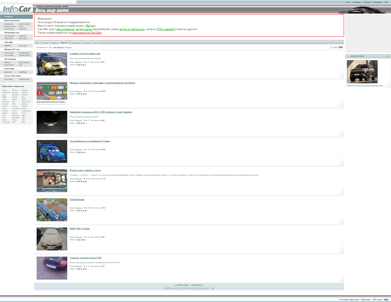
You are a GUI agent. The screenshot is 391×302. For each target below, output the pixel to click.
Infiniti (14, 97)
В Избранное (377, 2)
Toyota (24, 108)
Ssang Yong (26, 101)
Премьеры (76, 43)
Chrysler (5, 104)
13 (200, 288)
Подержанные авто (11, 32)
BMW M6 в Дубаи (80, 228)
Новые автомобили (12, 20)
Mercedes (15, 115)
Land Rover (16, 108)
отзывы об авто (24, 55)
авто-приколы (65, 29)
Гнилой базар (77, 199)
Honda (14, 90)
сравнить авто (24, 52)
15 (207, 288)
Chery (4, 99)
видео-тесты (84, 29)
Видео (90, 25)
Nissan (14, 120)
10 (189, 288)
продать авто (9, 36)
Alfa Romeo (6, 92)
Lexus (14, 111)
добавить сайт (24, 79)
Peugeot (25, 90)
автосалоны (9, 24)
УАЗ (23, 122)
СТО (20, 64)
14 (203, 288)
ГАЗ (23, 117)
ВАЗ (23, 115)
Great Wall (6, 122)
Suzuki (24, 106)
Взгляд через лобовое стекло (85, 170)
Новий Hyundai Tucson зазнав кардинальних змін (365, 85)
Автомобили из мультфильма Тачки (90, 141)
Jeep (13, 101)
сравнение (22, 28)
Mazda (14, 113)
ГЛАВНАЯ (8, 17)
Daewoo (5, 111)
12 (196, 288)
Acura (4, 90)
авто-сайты (9, 79)
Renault (24, 95)
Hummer (15, 92)
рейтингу (68, 47)
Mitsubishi (16, 117)
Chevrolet (5, 101)
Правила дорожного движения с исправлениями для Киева (102, 83)
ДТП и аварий (165, 29)
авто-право (23, 45)
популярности (58, 47)
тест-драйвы (9, 55)
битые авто (9, 38)
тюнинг (7, 62)
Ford (4, 117)
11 (193, 288)
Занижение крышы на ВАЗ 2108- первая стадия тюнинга (101, 112)
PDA (386, 2)
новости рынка (24, 24)
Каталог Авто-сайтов (12, 76)
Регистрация (357, 2)
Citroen (5, 106)
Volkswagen (26, 111)
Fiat (3, 115)
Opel (14, 122)
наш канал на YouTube (87, 32)
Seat (23, 97)
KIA (13, 104)
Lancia (14, 106)
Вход (348, 2)
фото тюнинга (24, 62)
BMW (4, 97)
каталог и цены (10, 26)
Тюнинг (45, 43)
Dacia (4, 108)
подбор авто (9, 28)
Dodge (4, 113)
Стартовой (367, 2)
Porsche (24, 92)
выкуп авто (23, 38)
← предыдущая (181, 285)
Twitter (335, 47)
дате (50, 47)
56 (213, 288)
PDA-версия (377, 299)
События (87, 43)
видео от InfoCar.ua (131, 29)
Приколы (64, 43)
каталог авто (9, 52)
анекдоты (8, 72)
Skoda (24, 99)
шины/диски (9, 64)
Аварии (54, 43)
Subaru (24, 104)
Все (38, 43)
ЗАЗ (23, 120)
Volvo (24, 113)
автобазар (22, 36)
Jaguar (14, 99)
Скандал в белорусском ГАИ (85, 258)
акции (21, 26)
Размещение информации (349, 299)
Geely (4, 120)
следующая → (197, 285)
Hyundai (15, 95)
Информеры (366, 299)
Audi (4, 95)
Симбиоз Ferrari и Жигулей (85, 53)
